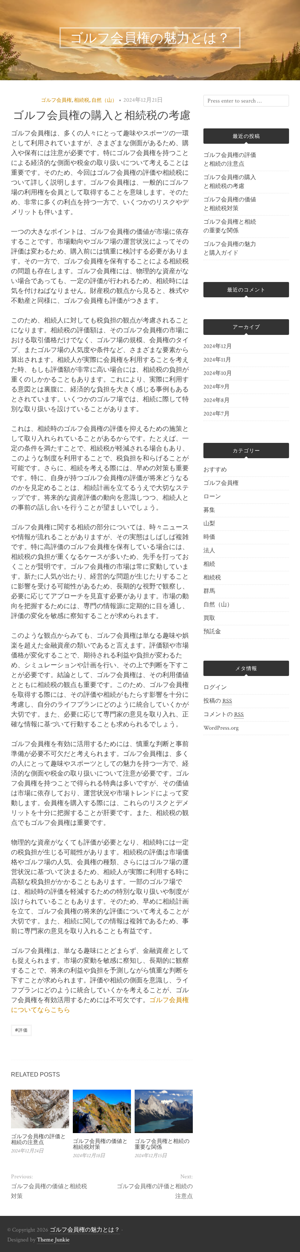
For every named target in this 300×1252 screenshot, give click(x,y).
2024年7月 (216, 414)
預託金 (212, 631)
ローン (212, 497)
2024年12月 (217, 346)
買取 (209, 618)
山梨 (209, 524)
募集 (209, 510)
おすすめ (215, 470)
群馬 (209, 591)
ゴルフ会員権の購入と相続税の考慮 (229, 182)
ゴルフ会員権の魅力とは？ (85, 1230)
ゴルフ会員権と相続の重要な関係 (162, 1144)
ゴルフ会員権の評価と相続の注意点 (38, 1139)
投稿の (217, 701)
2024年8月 (216, 400)
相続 (209, 564)
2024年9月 (216, 387)
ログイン (215, 687)
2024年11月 (217, 360)
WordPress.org (221, 728)
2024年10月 (217, 373)
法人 (209, 550)
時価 (209, 537)
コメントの (223, 714)
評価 (21, 1029)
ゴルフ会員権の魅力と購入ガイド (229, 248)
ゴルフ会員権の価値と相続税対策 (100, 1144)
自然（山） (104, 100)
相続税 (81, 100)
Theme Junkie (53, 1240)
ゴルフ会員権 (56, 100)
